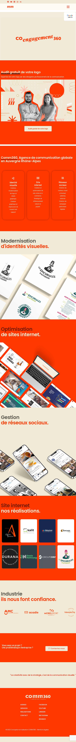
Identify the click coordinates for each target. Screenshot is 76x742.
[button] (70, 16)
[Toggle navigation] (68, 6)
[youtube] (11, 2)
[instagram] (17, 2)
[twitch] (20, 2)
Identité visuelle (13, 184)
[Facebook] (8, 2)
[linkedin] (14, 2)
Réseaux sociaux (63, 183)
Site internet (38, 183)
